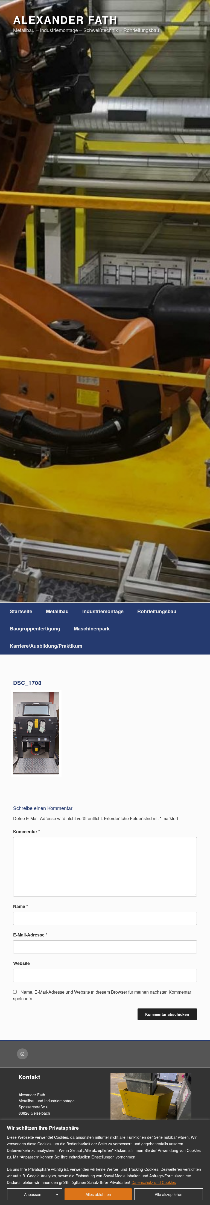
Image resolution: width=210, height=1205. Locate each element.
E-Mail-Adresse (30, 935)
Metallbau (57, 611)
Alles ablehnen (98, 1194)
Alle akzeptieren (168, 1194)
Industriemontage (103, 611)
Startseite (21, 611)
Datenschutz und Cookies (154, 1182)
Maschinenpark (92, 628)
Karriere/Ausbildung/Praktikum (46, 645)
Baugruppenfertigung (35, 628)
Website (21, 963)
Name (20, 906)
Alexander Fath (65, 19)
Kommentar (26, 831)
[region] (105, 1162)
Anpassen (32, 1194)
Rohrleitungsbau (156, 611)
